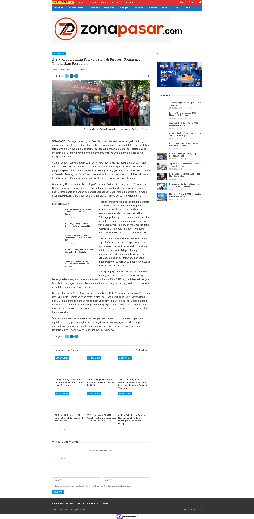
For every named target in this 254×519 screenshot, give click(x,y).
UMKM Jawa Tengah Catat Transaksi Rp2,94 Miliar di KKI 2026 (78, 237)
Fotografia (95, 7)
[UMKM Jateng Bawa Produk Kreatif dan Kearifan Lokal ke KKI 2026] (101, 366)
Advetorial (59, 7)
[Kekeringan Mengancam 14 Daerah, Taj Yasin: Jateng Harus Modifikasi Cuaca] (58, 226)
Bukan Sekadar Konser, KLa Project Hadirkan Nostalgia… (184, 175)
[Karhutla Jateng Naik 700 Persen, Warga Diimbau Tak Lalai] (58, 252)
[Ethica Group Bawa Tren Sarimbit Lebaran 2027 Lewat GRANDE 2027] (162, 146)
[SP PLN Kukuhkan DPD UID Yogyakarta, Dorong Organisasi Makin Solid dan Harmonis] (101, 402)
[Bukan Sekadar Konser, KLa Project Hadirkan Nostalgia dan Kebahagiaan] (162, 176)
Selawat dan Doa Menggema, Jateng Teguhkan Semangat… (185, 134)
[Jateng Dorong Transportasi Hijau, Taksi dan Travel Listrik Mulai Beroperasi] (69, 366)
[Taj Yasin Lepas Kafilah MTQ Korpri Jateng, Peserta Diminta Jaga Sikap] (162, 166)
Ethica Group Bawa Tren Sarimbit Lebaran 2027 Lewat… (183, 144)
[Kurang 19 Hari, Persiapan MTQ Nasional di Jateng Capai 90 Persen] (162, 115)
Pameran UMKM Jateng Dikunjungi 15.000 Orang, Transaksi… (184, 185)
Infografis (109, 7)
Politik (164, 7)
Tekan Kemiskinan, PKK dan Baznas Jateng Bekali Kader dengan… (77, 263)
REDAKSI (104, 2)
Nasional (139, 7)
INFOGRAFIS (80, 2)
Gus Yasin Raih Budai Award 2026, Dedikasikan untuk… (184, 124)
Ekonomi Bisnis (75, 7)
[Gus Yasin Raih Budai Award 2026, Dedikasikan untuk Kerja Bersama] (162, 125)
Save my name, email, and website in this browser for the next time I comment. (93, 486)
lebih (187, 7)
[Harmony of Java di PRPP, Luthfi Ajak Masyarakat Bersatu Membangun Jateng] (162, 197)
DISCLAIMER (117, 2)
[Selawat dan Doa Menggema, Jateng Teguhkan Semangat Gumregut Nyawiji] (162, 136)
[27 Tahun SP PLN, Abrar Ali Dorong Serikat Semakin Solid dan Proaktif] (69, 402)
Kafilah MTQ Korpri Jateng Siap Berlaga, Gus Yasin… (182, 155)
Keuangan (123, 7)
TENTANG (129, 2)
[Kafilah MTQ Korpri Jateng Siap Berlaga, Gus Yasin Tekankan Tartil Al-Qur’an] (162, 156)
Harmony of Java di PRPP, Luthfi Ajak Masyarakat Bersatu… (185, 195)
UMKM (177, 7)
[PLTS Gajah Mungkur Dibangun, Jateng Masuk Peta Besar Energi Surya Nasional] (58, 212)
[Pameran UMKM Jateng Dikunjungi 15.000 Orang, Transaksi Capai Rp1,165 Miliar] (162, 186)
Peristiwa (152, 7)
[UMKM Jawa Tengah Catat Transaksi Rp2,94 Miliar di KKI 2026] (58, 238)
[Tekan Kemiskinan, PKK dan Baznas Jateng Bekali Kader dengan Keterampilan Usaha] (58, 264)
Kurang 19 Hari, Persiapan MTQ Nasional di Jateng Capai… (182, 114)
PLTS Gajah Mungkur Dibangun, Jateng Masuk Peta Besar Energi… (78, 211)
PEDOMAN (93, 2)
